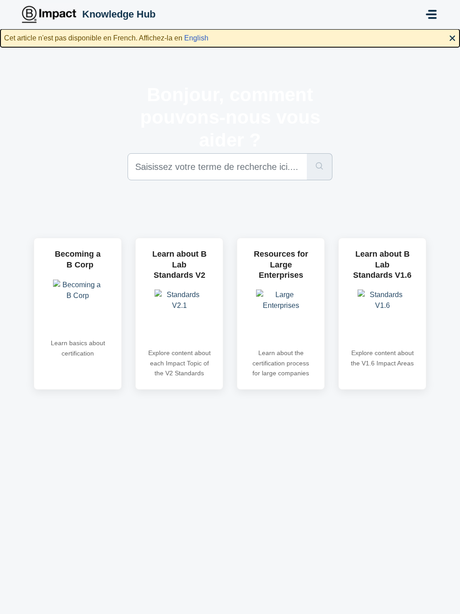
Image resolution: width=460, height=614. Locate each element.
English (196, 38)
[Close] (452, 37)
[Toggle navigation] (431, 14)
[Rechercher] (319, 166)
